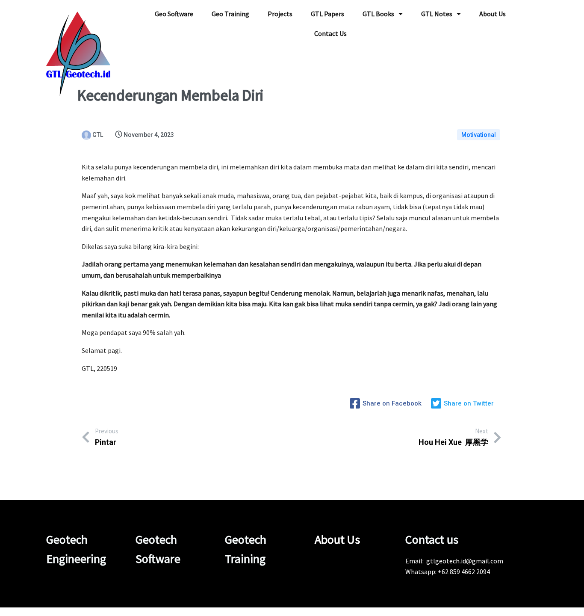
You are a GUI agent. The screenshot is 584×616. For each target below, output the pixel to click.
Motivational (478, 134)
